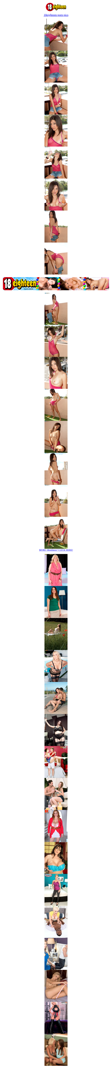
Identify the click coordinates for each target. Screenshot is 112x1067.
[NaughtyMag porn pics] (56, 1065)
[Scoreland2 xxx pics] (56, 649)
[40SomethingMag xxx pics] (56, 585)
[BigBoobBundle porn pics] (56, 1033)
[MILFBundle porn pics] (56, 905)
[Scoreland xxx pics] (56, 713)
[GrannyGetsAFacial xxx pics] (56, 777)
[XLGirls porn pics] (56, 841)
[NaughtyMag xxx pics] (56, 617)
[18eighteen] (56, 10)
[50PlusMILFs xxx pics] (56, 681)
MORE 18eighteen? (56, 550)
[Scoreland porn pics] (56, 873)
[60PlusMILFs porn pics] (56, 937)
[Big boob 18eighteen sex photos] (56, 50)
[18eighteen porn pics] (56, 1001)
